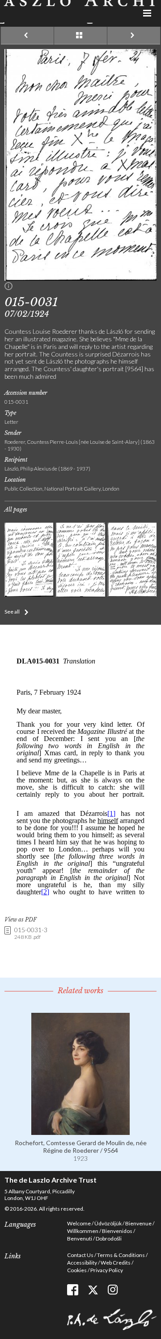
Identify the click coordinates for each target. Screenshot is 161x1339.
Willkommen (82, 1231)
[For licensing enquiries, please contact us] (8, 288)
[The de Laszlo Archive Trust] (80, 12)
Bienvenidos (117, 1231)
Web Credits (116, 1262)
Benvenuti (79, 1238)
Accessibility (82, 1262)
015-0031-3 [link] (30, 933)
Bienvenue (138, 1223)
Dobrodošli (109, 1238)
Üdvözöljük (108, 1223)
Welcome (79, 1223)
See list (80, 36)
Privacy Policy (106, 1270)
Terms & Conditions (121, 1255)
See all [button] (12, 611)
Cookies (77, 1270)
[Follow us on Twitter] (92, 1289)
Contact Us (80, 1255)
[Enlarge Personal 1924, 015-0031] (80, 278)
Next (133, 36)
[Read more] (80, 1131)
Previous (27, 36)
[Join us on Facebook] (72, 1289)
